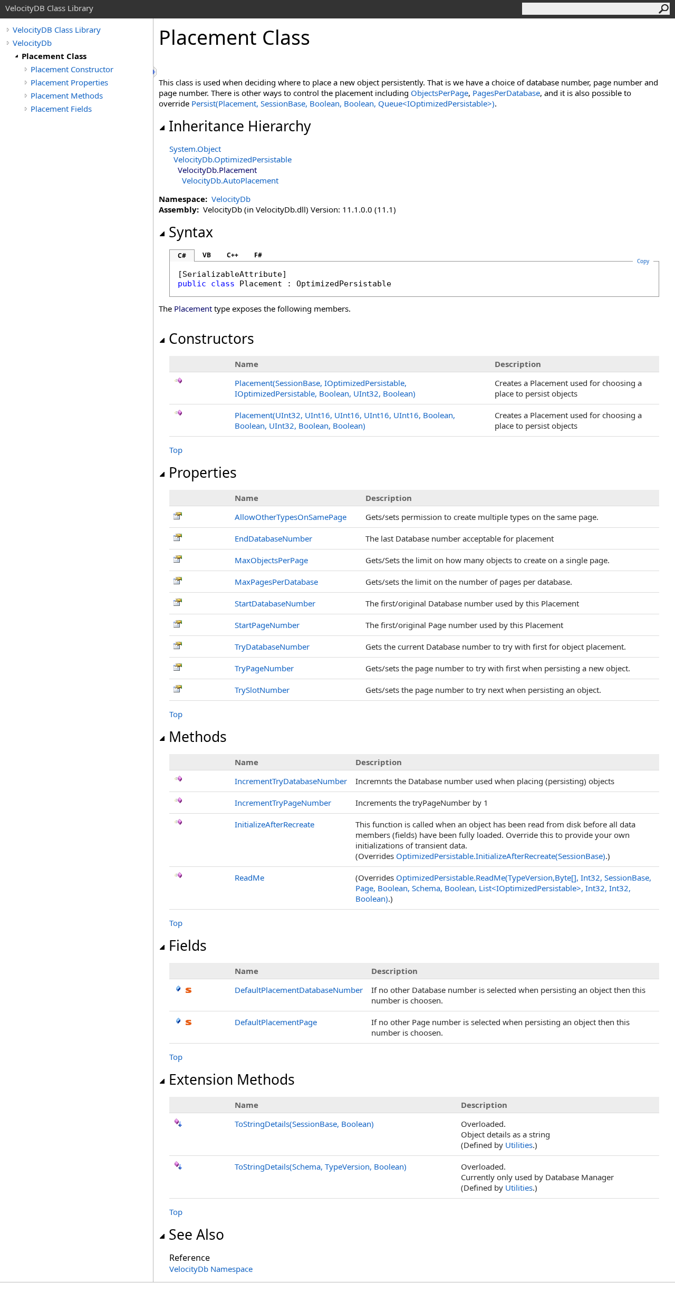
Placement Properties (69, 82)
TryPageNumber (264, 668)
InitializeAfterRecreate (274, 824)
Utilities (519, 1145)
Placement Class (54, 56)
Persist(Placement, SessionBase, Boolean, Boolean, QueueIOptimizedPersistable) (343, 103)
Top (175, 450)
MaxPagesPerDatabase (276, 581)
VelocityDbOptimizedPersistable (232, 159)
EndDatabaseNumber (273, 538)
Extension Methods (232, 1079)
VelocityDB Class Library (57, 29)
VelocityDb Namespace (211, 1268)
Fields (188, 945)
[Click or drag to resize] (155, 72)
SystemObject (195, 148)
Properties (203, 472)
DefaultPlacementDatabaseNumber (299, 990)
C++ (232, 254)
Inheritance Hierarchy (240, 126)
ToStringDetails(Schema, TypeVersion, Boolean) (321, 1166)
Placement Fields (61, 108)
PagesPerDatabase (506, 93)
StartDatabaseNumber (275, 603)
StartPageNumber (267, 625)
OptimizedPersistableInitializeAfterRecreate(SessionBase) (500, 856)
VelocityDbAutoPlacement (230, 180)
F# (258, 254)
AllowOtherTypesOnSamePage (290, 517)
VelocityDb (32, 42)
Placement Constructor (72, 69)
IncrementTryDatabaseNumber (291, 781)
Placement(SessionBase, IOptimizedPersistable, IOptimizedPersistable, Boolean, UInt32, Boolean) (325, 388)
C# (182, 255)
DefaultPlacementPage (276, 1022)
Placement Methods (67, 95)
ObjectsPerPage (439, 93)
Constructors (211, 338)
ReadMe (249, 877)
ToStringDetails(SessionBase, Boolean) (304, 1123)
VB (206, 254)
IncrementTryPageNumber (283, 802)
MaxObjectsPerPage (271, 560)
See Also (196, 1234)
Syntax (191, 232)
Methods (198, 736)
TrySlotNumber (262, 689)
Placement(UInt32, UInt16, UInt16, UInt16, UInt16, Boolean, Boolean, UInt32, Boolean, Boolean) (345, 420)
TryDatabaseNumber (272, 646)
